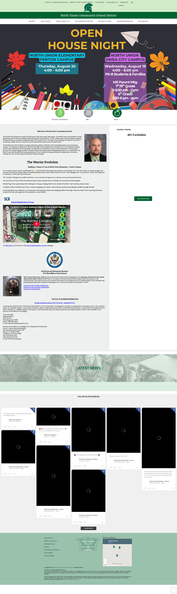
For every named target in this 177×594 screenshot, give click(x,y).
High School (46, 21)
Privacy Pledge (49, 556)
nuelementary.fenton (119, 462)
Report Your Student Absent (81, 2)
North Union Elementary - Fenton (124, 460)
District (32, 21)
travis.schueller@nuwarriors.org (71, 579)
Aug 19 (163, 483)
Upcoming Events (88, 547)
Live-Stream (99, 2)
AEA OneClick (143, 21)
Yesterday (17, 421)
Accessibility (48, 553)
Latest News (88, 550)
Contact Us (88, 544)
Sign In (121, 5)
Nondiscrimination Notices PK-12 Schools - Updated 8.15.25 (55, 303)
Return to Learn (104, 21)
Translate (124, 2)
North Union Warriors (15, 420)
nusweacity (82, 460)
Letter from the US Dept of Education (36, 285)
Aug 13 (57, 511)
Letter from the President (32, 289)
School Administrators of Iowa (22, 202)
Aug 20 (88, 460)
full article (9, 245)
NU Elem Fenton (49, 544)
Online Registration (125, 21)
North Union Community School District (63, 567)
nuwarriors (11, 421)
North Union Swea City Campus (88, 459)
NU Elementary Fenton (84, 21)
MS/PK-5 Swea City (63, 21)
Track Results (112, 2)
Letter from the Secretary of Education (36, 287)
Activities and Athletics (52, 550)
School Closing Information (56, 2)
